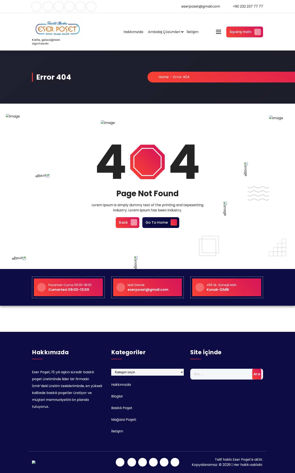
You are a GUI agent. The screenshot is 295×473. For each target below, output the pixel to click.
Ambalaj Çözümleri (164, 31)
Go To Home (157, 222)
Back (123, 222)
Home (163, 76)
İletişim (192, 31)
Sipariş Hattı (241, 31)
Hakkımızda (133, 31)
